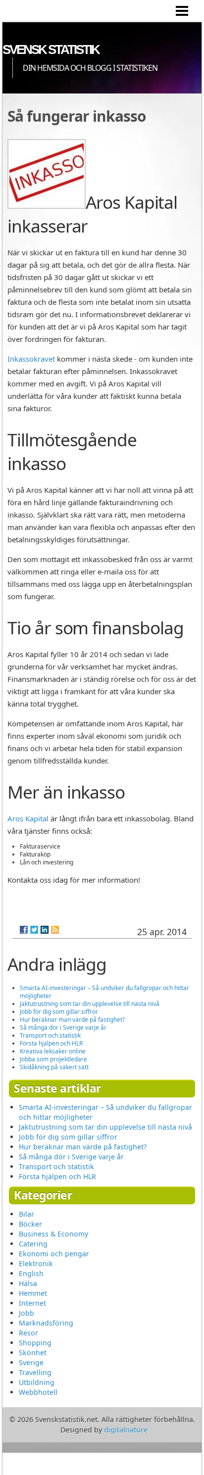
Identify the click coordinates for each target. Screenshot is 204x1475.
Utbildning (36, 1382)
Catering (33, 1243)
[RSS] (55, 930)
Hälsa (28, 1283)
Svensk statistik (50, 49)
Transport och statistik (50, 1035)
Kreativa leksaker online (53, 1051)
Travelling (35, 1372)
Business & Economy (53, 1233)
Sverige (31, 1362)
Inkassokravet (31, 359)
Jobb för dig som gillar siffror (59, 1011)
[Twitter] (34, 930)
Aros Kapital (28, 818)
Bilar (26, 1214)
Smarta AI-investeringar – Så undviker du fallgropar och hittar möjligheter (104, 992)
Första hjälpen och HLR (51, 1043)
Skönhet (33, 1352)
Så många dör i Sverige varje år (63, 1027)
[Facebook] (24, 930)
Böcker (30, 1224)
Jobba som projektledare (53, 1059)
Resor (28, 1332)
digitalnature (126, 1429)
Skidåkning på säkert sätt (54, 1067)
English (31, 1273)
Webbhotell (38, 1392)
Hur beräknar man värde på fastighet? (72, 1019)
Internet (32, 1303)
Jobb (26, 1313)
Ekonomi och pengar (54, 1253)
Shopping (35, 1342)
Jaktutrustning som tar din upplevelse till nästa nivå (89, 1003)
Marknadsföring (46, 1323)
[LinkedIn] (45, 930)
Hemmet (33, 1293)
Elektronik (36, 1263)
